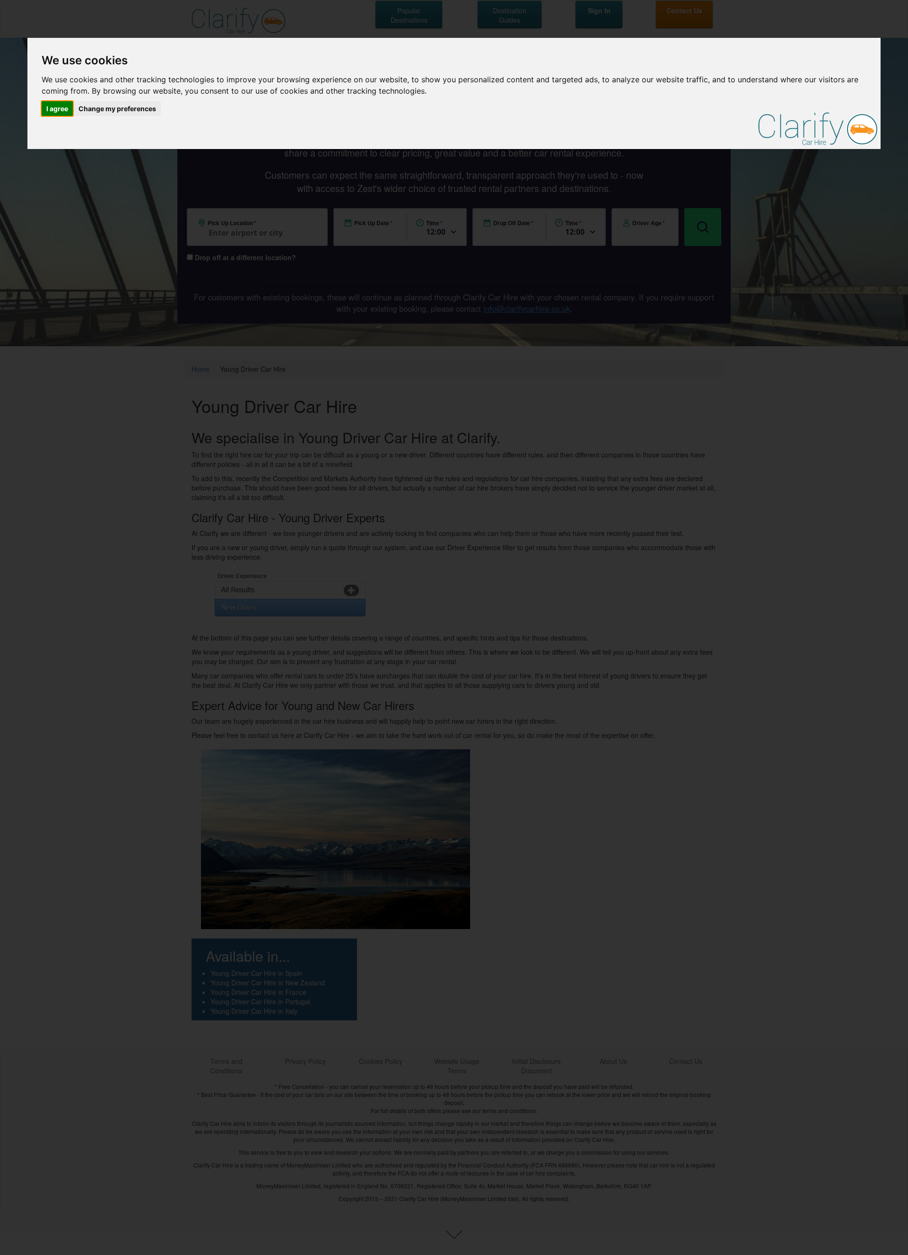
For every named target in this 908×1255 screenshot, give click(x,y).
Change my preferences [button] (117, 109)
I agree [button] (57, 109)
